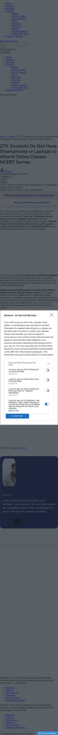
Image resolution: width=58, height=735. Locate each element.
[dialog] (29, 367)
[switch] (47, 370)
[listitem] (29, 364)
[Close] (52, 315)
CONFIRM (17, 416)
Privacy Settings (49, 733)
